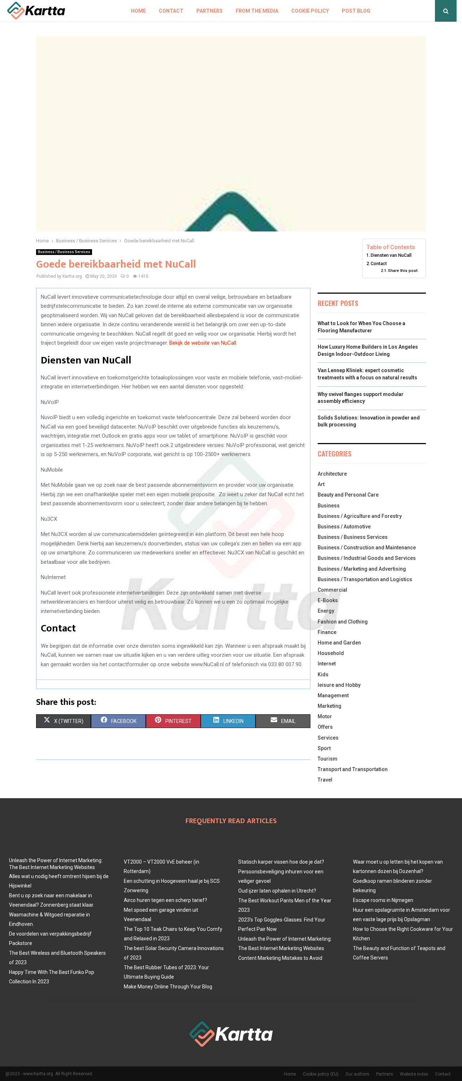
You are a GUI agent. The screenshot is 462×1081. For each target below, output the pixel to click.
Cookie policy (310, 11)
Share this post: (403, 270)
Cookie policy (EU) (321, 1074)
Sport (324, 748)
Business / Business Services (64, 252)
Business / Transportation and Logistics (365, 579)
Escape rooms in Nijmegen (383, 900)
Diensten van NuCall (391, 255)
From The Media (257, 11)
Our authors (357, 1074)
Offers (325, 727)
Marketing (329, 706)
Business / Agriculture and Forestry (360, 516)
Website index (414, 1074)
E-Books (328, 600)
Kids (323, 674)
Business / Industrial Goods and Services (367, 558)
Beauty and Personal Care (348, 495)
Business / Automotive (344, 526)
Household (331, 653)
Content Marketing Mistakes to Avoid (280, 958)
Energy (326, 611)
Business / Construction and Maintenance (367, 547)
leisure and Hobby (339, 685)
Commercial (332, 590)
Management (333, 695)
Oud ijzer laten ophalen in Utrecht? (277, 891)
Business (329, 505)
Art (321, 484)
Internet (327, 664)
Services (328, 738)
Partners (209, 11)
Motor (325, 716)
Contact (171, 11)
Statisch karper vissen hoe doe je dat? (281, 862)
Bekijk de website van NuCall (202, 343)
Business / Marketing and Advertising (362, 569)
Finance (327, 632)
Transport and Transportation (353, 769)
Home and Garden (339, 643)
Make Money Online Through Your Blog (168, 987)
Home (138, 11)
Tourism (327, 759)
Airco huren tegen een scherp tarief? (165, 900)
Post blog (356, 11)
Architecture (332, 474)
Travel (325, 780)
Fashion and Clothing (343, 622)
